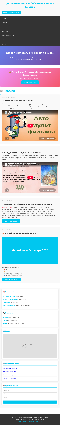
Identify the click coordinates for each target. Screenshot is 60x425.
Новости (4, 22)
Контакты (4, 44)
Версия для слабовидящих (11, 12)
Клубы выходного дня (8, 35)
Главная (4, 18)
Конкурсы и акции (8, 375)
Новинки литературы (9, 378)
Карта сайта (38, 421)
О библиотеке (6, 40)
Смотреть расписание (11, 279)
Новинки (4, 27)
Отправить (30, 402)
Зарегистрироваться (11, 221)
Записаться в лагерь (30, 82)
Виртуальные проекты (10, 368)
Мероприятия (6, 31)
